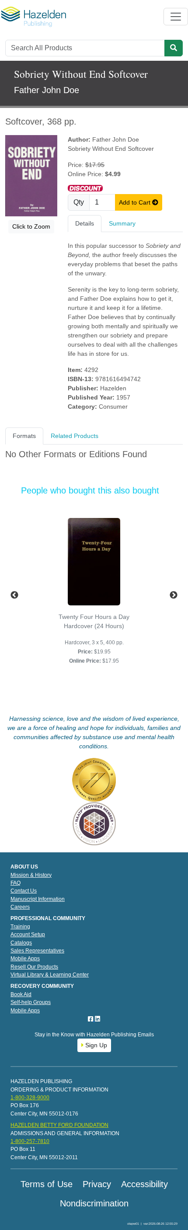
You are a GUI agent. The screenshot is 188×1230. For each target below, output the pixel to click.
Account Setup (27, 934)
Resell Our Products (34, 967)
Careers (20, 907)
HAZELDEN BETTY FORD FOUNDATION (59, 1125)
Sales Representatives (37, 951)
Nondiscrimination (94, 1203)
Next (173, 595)
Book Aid (20, 994)
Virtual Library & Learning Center (49, 975)
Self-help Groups (30, 1002)
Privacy (97, 1184)
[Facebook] (91, 1018)
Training (20, 927)
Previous (14, 595)
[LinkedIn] (97, 1018)
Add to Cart (135, 202)
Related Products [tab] (74, 435)
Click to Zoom (31, 226)
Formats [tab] (24, 435)
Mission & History (31, 875)
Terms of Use (47, 1184)
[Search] (173, 48)
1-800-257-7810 (29, 1141)
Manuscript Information (37, 899)
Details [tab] (84, 223)
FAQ (15, 883)
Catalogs (21, 943)
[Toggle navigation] (176, 16)
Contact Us (23, 891)
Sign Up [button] (95, 1045)
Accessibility (144, 1184)
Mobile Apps (25, 959)
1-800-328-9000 (29, 1097)
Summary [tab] (122, 223)
